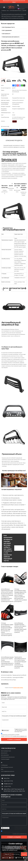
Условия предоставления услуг (20, 736)
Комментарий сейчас (18, 687)
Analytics (13, 857)
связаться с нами (19, 548)
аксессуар (6, 730)
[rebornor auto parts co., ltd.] (11, 7)
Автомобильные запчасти (7, 767)
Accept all (24, 854)
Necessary (6, 857)
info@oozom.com (8, 783)
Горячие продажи (5, 759)
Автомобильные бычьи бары (8, 679)
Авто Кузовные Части (6, 750)
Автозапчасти (4, 753)
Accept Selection (15, 854)
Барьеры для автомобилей (19, 675)
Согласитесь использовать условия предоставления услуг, (14, 735)
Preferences (19, 857)
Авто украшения (5, 755)
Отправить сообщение (14, 739)
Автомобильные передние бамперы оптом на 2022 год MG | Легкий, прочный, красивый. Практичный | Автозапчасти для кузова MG (20, 627)
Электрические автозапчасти (8, 757)
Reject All (7, 854)
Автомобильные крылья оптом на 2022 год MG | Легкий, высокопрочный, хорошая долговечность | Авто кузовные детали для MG (7, 661)
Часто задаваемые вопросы (7, 771)
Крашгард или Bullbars (18, 677)
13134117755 (7, 786)
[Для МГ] (14, 121)
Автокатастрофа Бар (6, 675)
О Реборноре (4, 765)
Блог (2, 769)
